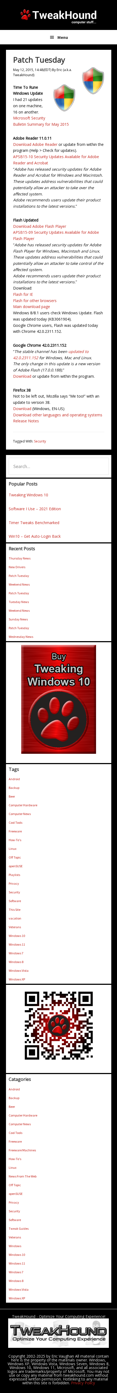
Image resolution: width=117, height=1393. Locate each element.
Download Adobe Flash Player (39, 226)
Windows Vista (19, 970)
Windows (15, 1246)
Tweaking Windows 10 (28, 494)
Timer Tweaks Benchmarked (34, 522)
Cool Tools (15, 822)
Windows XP (17, 979)
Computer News (20, 814)
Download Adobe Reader (35, 144)
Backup (14, 788)
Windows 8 (16, 962)
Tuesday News (19, 602)
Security (40, 441)
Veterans (15, 927)
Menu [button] (62, 37)
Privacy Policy (83, 1382)
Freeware (15, 831)
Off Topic (15, 857)
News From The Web (22, 1176)
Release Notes (26, 420)
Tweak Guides (19, 1228)
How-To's (15, 840)
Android (14, 779)
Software (15, 901)
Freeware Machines (22, 1150)
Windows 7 (16, 953)
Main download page (31, 306)
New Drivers (17, 567)
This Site (14, 910)
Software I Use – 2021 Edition (35, 508)
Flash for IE (23, 294)
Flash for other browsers (35, 300)
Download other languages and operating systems (57, 414)
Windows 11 (17, 944)
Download (22, 376)
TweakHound (58, 16)
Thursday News (19, 558)
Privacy (14, 883)
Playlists (14, 875)
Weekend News (19, 584)
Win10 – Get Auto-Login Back (35, 536)
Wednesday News (21, 637)
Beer (12, 796)
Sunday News (18, 619)
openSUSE (16, 866)
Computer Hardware (23, 805)
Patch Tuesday (19, 576)
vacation (15, 918)
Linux (12, 849)
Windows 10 (17, 936)
